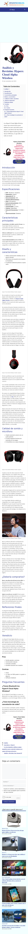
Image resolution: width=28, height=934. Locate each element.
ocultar (6, 89)
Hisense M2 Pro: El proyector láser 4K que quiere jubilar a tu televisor (13, 831)
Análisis (6, 743)
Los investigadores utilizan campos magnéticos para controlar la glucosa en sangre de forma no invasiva (12, 749)
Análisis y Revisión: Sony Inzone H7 (13, 753)
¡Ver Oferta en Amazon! (19, 161)
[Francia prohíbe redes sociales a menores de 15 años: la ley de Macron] (14, 894)
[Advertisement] (14, 26)
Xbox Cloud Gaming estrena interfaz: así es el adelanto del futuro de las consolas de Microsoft (13, 880)
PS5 (13, 396)
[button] (25, 9)
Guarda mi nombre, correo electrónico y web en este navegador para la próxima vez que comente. (14, 790)
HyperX (13, 745)
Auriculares (7, 745)
